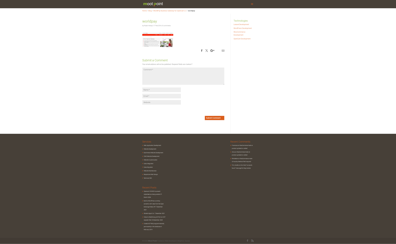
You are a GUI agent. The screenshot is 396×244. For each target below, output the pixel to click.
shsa (233, 152)
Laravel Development (241, 24)
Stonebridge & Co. (149, 213)
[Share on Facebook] (201, 50)
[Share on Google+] (212, 50)
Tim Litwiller (235, 165)
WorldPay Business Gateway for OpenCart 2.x (169, 11)
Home (144, 11)
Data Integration (148, 163)
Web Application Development (152, 145)
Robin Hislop (148, 25)
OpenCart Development (242, 39)
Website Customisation (150, 160)
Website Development (150, 149)
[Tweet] (206, 50)
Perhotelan (235, 158)
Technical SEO (148, 178)
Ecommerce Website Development (153, 152)
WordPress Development (243, 28)
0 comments (166, 25)
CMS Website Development (151, 156)
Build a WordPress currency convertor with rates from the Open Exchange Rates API (154, 204)
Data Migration (148, 167)
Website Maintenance (150, 171)
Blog (150, 11)
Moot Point (152, 241)
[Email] (223, 50)
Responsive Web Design (151, 174)
